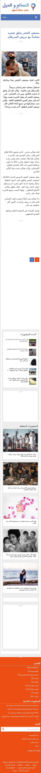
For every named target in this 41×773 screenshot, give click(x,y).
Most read (31, 668)
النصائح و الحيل (33, 762)
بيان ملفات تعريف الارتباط (30, 739)
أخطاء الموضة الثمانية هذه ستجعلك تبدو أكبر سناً (17, 360)
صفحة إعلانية (34, 742)
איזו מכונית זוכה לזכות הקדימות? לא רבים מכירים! (17, 340)
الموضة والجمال (33, 689)
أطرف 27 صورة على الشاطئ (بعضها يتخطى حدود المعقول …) (17, 369)
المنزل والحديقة (33, 685)
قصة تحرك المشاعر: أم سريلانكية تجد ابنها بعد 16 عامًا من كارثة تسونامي (21, 589)
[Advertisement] (20, 45)
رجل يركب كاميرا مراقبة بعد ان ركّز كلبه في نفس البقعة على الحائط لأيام (18, 380)
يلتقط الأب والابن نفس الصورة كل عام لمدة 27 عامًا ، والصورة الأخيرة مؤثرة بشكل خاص (21, 555)
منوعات (36, 696)
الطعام (36, 682)
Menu (4, 17)
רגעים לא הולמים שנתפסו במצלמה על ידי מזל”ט (17, 350)
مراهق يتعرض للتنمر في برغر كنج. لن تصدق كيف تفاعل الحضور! (22, 488)
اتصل (36, 746)
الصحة (36, 678)
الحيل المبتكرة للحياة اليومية (29, 675)
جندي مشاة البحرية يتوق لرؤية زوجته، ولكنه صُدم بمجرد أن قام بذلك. (22, 455)
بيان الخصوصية (33, 735)
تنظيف (36, 693)
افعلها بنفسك (34, 671)
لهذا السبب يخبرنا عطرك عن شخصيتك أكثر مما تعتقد (21, 522)
